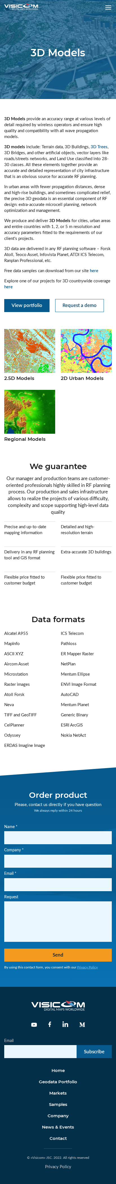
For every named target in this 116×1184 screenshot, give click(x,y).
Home (58, 1070)
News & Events (58, 1127)
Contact (58, 1138)
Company (58, 1115)
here (94, 271)
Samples (58, 1104)
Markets (58, 1093)
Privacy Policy (87, 967)
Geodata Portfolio (58, 1081)
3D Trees (99, 147)
